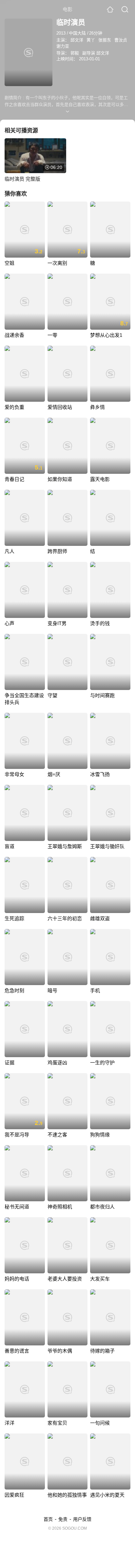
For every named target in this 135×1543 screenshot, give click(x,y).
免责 (63, 1519)
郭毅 (74, 53)
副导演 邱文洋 (95, 53)
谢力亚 (62, 46)
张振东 (104, 39)
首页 (48, 1519)
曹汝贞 (120, 39)
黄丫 (91, 39)
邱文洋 (76, 39)
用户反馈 (82, 1519)
